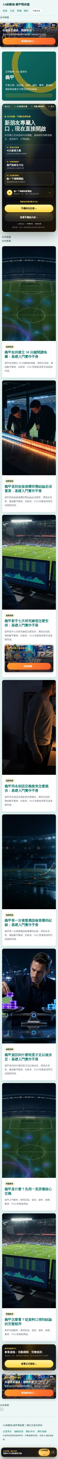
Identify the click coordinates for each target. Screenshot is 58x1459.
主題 (12, 11)
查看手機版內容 (29, 217)
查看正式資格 (29, 1364)
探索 (5, 11)
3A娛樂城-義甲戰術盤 (16, 4)
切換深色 (36, 11)
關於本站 (30, 1431)
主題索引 (7, 1431)
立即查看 (44, 1452)
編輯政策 (18, 1431)
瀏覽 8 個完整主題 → (15, 95)
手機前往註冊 (29, 208)
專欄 (19, 11)
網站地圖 (41, 1431)
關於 (26, 11)
